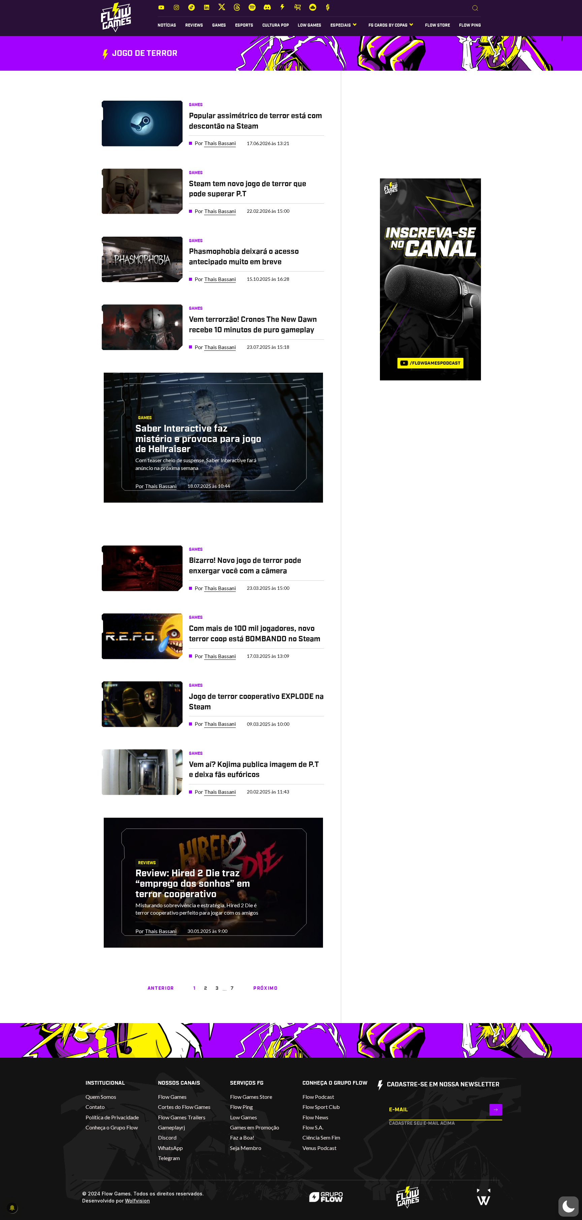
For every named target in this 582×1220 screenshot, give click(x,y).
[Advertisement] (420, 131)
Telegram (169, 1158)
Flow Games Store (251, 1096)
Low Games (309, 25)
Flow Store (437, 25)
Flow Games (172, 1096)
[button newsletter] (495, 1110)
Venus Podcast (319, 1148)
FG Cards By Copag (388, 25)
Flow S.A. (312, 1127)
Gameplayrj (171, 1127)
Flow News (315, 1117)
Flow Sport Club (321, 1107)
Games (219, 25)
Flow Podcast (318, 1096)
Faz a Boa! (242, 1137)
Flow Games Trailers (181, 1117)
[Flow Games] (116, 17)
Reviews (194, 25)
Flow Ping (470, 25)
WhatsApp (170, 1148)
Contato (95, 1107)
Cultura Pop (275, 25)
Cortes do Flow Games (184, 1107)
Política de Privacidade (112, 1117)
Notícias (167, 25)
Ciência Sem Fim (321, 1137)
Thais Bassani (220, 143)
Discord (167, 1137)
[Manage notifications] (12, 1207)
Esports (244, 25)
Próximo (265, 988)
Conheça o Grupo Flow (112, 1127)
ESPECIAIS (340, 25)
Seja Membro (245, 1148)
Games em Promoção (254, 1127)
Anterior (161, 988)
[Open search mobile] (475, 8)
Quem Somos (101, 1096)
